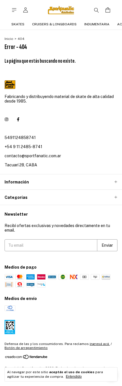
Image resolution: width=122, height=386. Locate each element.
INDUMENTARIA (97, 24)
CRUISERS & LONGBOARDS (54, 24)
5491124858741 (20, 137)
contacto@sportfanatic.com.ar (33, 156)
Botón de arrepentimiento (26, 348)
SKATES (17, 24)
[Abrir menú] (14, 10)
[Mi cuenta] (25, 10)
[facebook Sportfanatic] (18, 119)
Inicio (9, 39)
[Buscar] (96, 10)
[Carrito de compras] (108, 10)
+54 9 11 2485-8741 (23, 146)
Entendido (74, 377)
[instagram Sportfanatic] (7, 119)
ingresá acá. (100, 344)
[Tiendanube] (27, 358)
